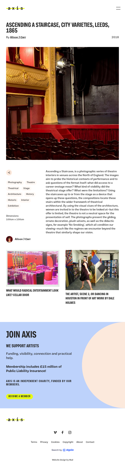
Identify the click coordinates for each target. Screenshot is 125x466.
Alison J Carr (18, 37)
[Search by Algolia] (62, 450)
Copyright (68, 442)
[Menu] (118, 8)
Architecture (14, 194)
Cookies (55, 442)
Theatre (31, 182)
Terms (34, 442)
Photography (15, 182)
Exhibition (13, 206)
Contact (90, 442)
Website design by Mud (62, 460)
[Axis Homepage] (15, 8)
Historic (12, 200)
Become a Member (19, 396)
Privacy (44, 442)
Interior (25, 200)
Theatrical (13, 188)
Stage (26, 188)
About (79, 442)
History (30, 194)
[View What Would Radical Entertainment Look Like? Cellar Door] (32, 274)
